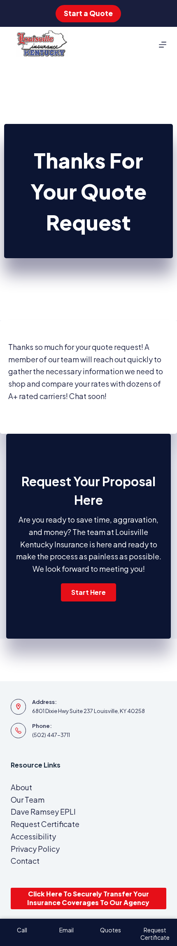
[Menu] (162, 44)
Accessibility (33, 836)
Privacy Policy (35, 848)
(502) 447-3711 (51, 735)
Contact (25, 860)
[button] (88, 592)
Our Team (27, 799)
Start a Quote (88, 13)
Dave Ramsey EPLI (43, 811)
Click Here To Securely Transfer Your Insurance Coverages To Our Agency (88, 898)
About (21, 787)
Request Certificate (45, 824)
